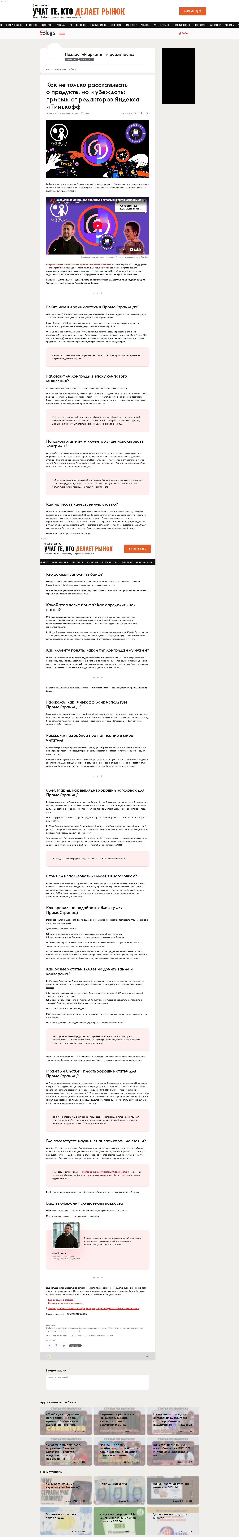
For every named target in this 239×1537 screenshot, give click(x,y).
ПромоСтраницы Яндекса (95, 1335)
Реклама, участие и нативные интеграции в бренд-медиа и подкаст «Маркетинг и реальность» (93, 1308)
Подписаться (71, 59)
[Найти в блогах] (194, 33)
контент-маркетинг (60, 1335)
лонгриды (110, 1335)
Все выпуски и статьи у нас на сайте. (65, 1303)
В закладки (75, 1345)
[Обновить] (70, 1369)
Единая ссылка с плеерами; (61, 1299)
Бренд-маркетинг (76, 1335)
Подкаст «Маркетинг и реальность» (99, 55)
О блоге (72, 69)
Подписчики (61, 69)
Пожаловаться (87, 59)
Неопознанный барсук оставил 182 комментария (105, 1171)
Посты (49, 69)
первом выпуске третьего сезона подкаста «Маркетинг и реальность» (81, 264)
